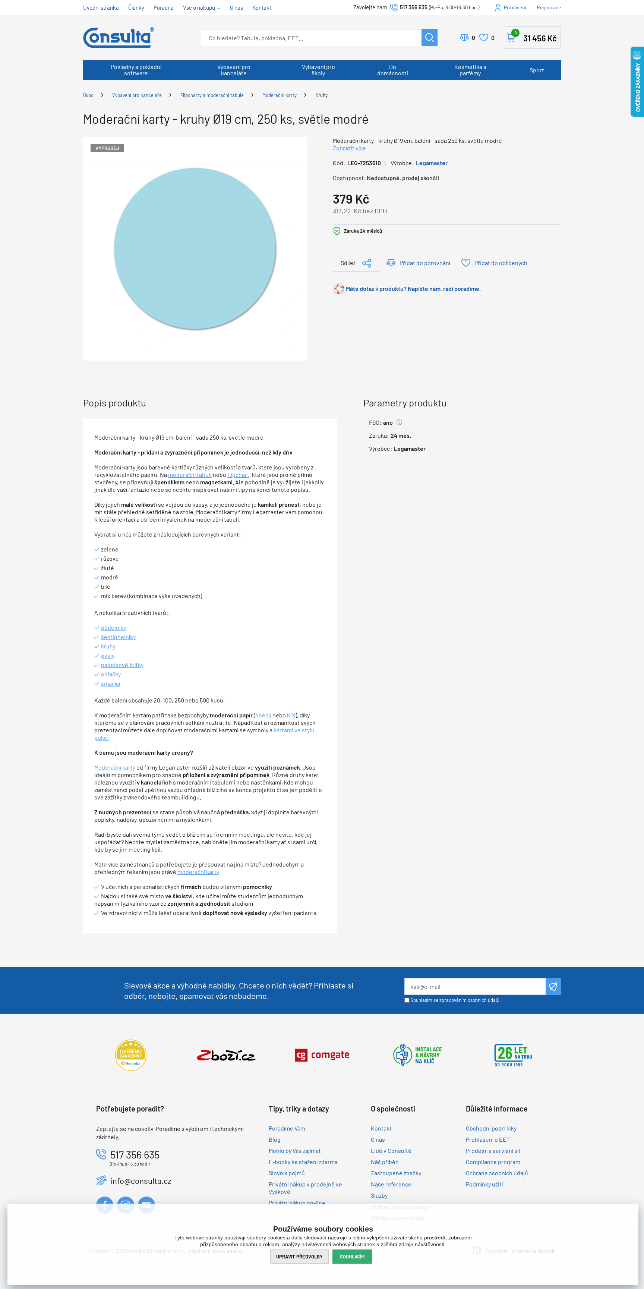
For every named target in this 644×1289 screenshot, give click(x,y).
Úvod (88, 95)
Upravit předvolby (299, 1257)
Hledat (430, 37)
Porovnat (473, 37)
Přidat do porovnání (425, 262)
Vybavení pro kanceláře (233, 69)
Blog (275, 1139)
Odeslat (553, 986)
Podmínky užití (484, 1184)
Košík (535, 36)
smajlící (110, 683)
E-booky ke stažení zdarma (303, 1161)
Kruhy (321, 95)
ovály (107, 655)
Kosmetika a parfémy (470, 69)
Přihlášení (515, 7)
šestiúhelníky (118, 636)
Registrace (549, 7)
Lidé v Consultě (391, 1150)
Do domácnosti (392, 69)
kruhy (108, 646)
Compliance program (493, 1161)
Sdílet (348, 262)
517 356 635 (413, 7)
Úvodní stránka (101, 7)
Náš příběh (385, 1161)
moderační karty (198, 871)
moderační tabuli (190, 474)
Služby (379, 1195)
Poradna (164, 7)
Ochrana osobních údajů (497, 1172)
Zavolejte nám (370, 7)
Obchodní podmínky (491, 1128)
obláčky (111, 673)
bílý (291, 715)
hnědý (263, 715)
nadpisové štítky (122, 664)
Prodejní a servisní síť (493, 1150)
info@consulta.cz (140, 1180)
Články (136, 7)
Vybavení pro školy (318, 69)
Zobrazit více (349, 147)
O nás (236, 7)
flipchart (238, 474)
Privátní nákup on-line (297, 1202)
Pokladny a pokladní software (136, 69)
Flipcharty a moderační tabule (212, 95)
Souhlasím (352, 1257)
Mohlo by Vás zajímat (295, 1150)
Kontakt (261, 7)
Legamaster (432, 162)
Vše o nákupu (199, 7)
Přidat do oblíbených (500, 262)
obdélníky (113, 627)
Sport (537, 69)
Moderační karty (279, 95)
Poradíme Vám (287, 1128)
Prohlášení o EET (488, 1139)
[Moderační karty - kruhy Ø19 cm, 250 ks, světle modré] (195, 247)
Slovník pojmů (287, 1172)
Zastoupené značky (396, 1172)
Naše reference (391, 1184)
